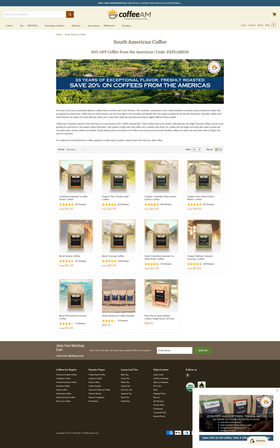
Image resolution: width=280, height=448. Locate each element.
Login (243, 25)
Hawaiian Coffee (63, 386)
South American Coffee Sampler (118, 315)
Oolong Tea (125, 386)
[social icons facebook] (273, 25)
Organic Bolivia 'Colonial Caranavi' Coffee (199, 257)
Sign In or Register (160, 382)
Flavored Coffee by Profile (99, 390)
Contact (252, 25)
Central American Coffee (66, 382)
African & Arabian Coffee (66, 374)
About (260, 25)
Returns (156, 397)
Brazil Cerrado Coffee (113, 256)
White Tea (125, 382)
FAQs (155, 390)
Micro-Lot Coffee (63, 401)
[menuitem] (8, 25)
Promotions (93, 401)
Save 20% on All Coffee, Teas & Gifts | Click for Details (236, 437)
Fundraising (158, 409)
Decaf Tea (125, 397)
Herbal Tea (125, 401)
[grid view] (216, 149)
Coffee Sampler (95, 386)
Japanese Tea (126, 393)
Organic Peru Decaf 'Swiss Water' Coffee (200, 198)
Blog (267, 25)
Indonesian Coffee (63, 393)
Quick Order (158, 374)
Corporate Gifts (159, 412)
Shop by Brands (95, 393)
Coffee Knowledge (161, 378)
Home (59, 34)
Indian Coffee (61, 390)
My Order (157, 386)
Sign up (203, 350)
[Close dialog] (277, 390)
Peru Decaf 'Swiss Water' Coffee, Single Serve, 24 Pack (159, 317)
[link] (236, 413)
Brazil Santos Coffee (69, 256)
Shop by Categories (97, 397)
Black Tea (124, 374)
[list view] (220, 149)
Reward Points (159, 416)
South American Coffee (65, 397)
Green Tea (125, 378)
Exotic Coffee (94, 382)
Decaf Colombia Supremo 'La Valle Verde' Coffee (159, 257)
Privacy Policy (159, 405)
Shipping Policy (159, 393)
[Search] (70, 14)
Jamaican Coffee (95, 378)
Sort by (61, 149)
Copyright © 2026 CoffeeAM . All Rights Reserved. (77, 433)
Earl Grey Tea (126, 390)
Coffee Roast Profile (97, 374)
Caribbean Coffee (63, 378)
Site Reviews (158, 401)
